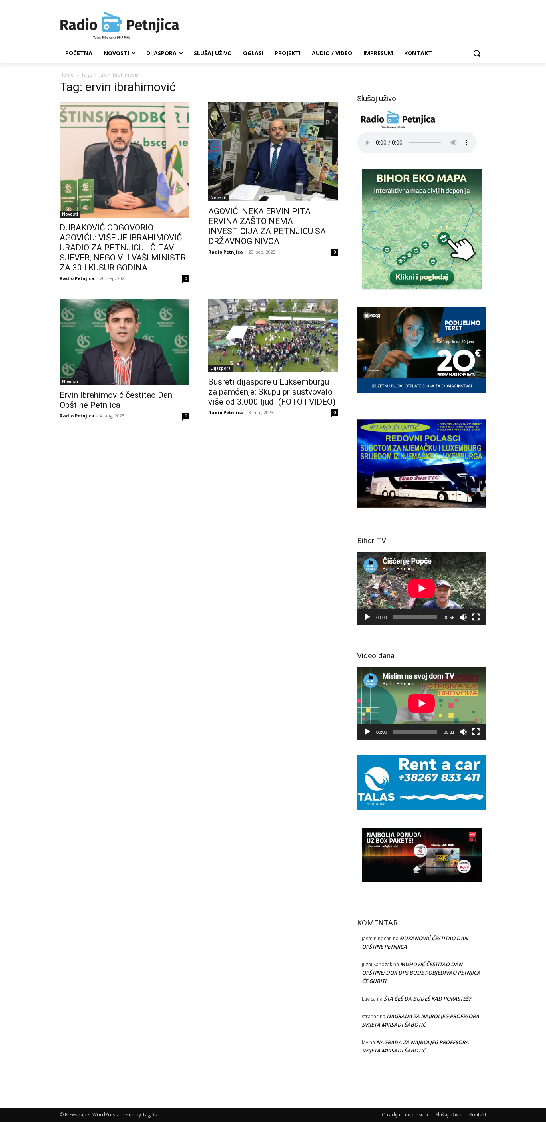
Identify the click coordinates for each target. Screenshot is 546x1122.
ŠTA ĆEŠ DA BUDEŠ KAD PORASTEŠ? (427, 998)
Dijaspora (221, 368)
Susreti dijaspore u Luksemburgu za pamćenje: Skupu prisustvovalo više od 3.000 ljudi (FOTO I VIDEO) (271, 392)
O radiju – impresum (405, 1114)
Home (67, 74)
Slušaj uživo (449, 1114)
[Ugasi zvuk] (463, 617)
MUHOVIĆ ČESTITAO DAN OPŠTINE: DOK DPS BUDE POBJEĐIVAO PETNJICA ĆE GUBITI (421, 973)
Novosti (70, 214)
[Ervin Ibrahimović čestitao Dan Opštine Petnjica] (124, 342)
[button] (476, 53)
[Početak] (367, 617)
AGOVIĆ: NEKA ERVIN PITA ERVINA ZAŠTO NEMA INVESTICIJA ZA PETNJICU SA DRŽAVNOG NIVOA (267, 226)
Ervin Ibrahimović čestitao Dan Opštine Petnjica (116, 400)
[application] (421, 588)
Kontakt (477, 1114)
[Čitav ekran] (476, 617)
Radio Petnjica (77, 278)
